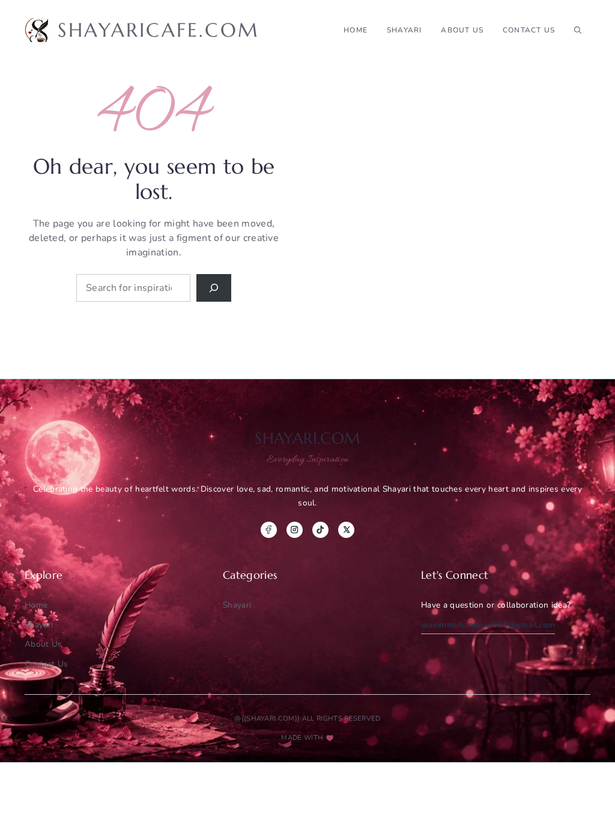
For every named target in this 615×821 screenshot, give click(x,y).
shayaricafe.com (158, 30)
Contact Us (529, 30)
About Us (462, 30)
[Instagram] (294, 530)
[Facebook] (269, 530)
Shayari (237, 605)
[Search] (213, 288)
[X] (346, 530)
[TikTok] (320, 530)
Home (356, 30)
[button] (578, 30)
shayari (404, 30)
